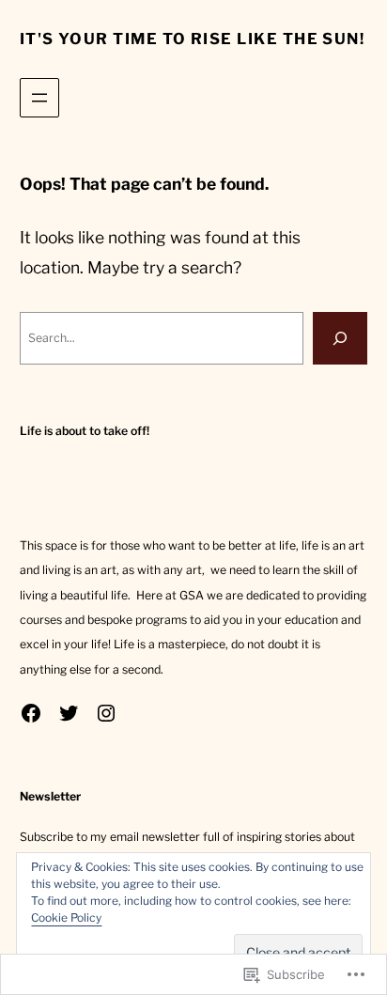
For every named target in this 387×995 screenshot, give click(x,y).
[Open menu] (39, 97)
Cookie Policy (66, 917)
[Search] (340, 338)
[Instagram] (106, 713)
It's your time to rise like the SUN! (192, 38)
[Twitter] (68, 713)
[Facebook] (31, 713)
